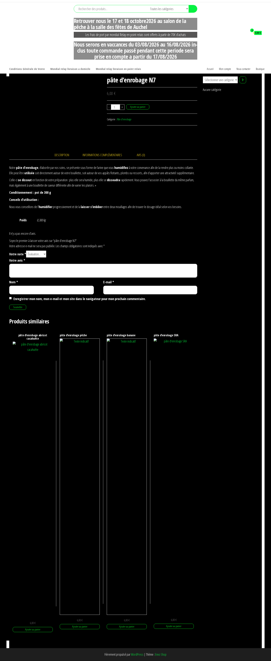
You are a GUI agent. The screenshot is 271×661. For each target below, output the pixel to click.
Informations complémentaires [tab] (102, 155)
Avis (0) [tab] (141, 155)
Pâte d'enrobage (124, 119)
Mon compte (225, 69)
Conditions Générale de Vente (27, 69)
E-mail (108, 282)
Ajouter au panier (137, 107)
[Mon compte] (243, 32)
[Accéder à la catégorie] (242, 79)
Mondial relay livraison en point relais (118, 69)
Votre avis (17, 260)
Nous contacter (243, 69)
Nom (13, 282)
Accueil (210, 69)
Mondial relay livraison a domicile (70, 69)
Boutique (260, 69)
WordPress (137, 654)
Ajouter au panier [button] (32, 629)
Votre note (17, 254)
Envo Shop (160, 654)
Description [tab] (62, 155)
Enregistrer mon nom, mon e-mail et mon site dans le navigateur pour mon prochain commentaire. (79, 299)
